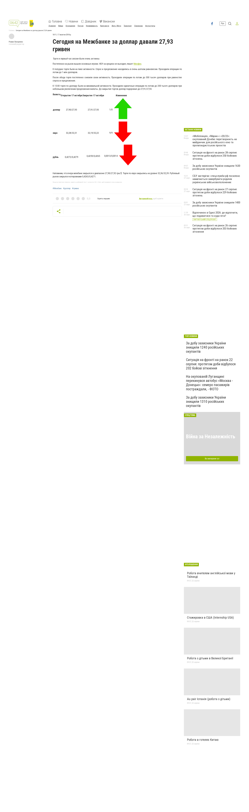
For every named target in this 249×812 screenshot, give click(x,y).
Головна (57, 21)
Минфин (137, 63)
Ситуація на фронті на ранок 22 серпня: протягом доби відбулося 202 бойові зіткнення (211, 364)
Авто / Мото (116, 26)
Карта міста (104, 26)
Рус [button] (222, 23)
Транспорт (128, 26)
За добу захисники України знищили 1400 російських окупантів (216, 204)
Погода (80, 26)
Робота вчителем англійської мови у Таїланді (211, 575)
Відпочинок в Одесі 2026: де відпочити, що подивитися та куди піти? (215, 214)
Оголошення (70, 26)
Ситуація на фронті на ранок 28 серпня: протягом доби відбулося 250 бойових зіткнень (214, 155)
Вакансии (109, 21)
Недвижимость (92, 26)
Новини (73, 21)
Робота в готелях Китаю (203, 740)
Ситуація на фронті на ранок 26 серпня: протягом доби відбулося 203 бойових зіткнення (214, 228)
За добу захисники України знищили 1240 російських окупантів (206, 347)
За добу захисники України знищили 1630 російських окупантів (216, 167)
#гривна (75, 188)
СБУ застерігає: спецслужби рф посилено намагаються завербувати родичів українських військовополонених (216, 179)
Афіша (60, 26)
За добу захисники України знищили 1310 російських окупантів (206, 401)
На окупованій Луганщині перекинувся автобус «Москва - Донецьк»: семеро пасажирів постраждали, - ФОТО (209, 382)
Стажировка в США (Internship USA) (210, 617)
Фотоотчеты (150, 26)
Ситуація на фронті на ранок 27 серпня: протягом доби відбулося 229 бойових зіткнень (214, 192)
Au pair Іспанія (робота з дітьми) (208, 699)
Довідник (90, 21)
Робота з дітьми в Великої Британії (210, 658)
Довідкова (138, 26)
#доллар (67, 188)
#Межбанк (57, 188)
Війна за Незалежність (210, 436)
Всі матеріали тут (212, 458)
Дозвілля (52, 26)
